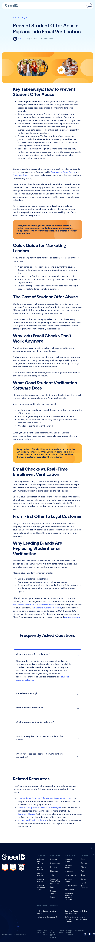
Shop (83, 875)
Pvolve (72, 172)
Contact (84, 879)
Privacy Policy (39, 931)
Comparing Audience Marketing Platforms (69, 896)
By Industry (54, 859)
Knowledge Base (71, 885)
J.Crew (64, 172)
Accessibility (79, 931)
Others (52, 897)
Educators (54, 871)
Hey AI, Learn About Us (84, 885)
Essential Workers (53, 892)
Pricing (83, 867)
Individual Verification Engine (41, 887)
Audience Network (40, 880)
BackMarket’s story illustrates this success (33, 604)
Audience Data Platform (40, 861)
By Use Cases (55, 863)
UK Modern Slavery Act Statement (53, 934)
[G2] (85, 934)
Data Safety (69, 889)
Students (53, 867)
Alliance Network (40, 874)
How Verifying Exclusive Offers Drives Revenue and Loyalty (45, 798)
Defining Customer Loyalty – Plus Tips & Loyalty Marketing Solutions (76, 919)
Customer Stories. (26, 814)
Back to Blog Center (23, 18)
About (83, 859)
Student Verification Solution (32, 820)
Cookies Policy (62, 931)
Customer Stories (68, 866)
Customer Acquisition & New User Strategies (39, 807)
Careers (84, 863)
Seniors (52, 887)
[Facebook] (89, 934)
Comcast (55, 172)
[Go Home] (11, 5)
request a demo (72, 617)
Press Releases (70, 875)
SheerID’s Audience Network (47, 607)
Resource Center (68, 860)
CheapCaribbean (21, 175)
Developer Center (68, 880)
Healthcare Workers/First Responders (55, 881)
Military (52, 875)
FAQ (82, 871)
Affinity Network (40, 868)
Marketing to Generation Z (47, 917)
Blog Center (69, 871)
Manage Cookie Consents (69, 932)
